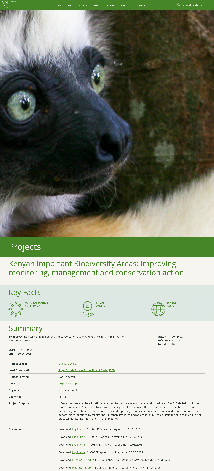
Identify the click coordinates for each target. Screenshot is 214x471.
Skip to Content (14, 1)
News (96, 5)
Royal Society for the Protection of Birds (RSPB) (86, 370)
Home (60, 5)
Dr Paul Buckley (67, 363)
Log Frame (78, 429)
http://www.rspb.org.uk (72, 383)
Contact (140, 5)
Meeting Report (81, 460)
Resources (109, 5)
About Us (126, 5)
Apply (71, 5)
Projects (83, 5)
